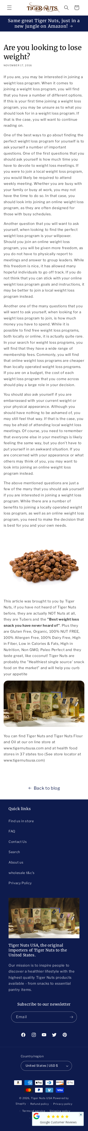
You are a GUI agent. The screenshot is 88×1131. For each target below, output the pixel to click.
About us (16, 862)
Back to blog (47, 788)
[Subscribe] (71, 1017)
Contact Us (18, 842)
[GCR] (36, 1116)
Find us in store (21, 821)
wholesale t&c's (22, 873)
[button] (9, 8)
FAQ (12, 831)
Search (14, 852)
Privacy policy (62, 1103)
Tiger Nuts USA (41, 1098)
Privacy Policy (20, 883)
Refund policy (39, 1103)
